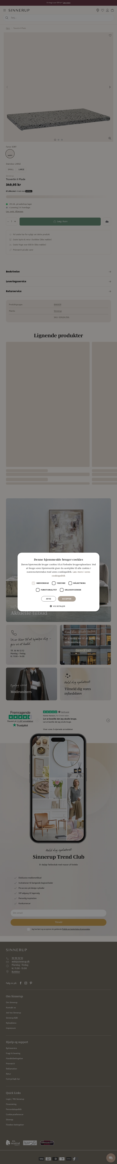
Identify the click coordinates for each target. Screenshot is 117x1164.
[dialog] (58, 582)
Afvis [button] (48, 599)
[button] (58, 606)
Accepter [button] (66, 599)
